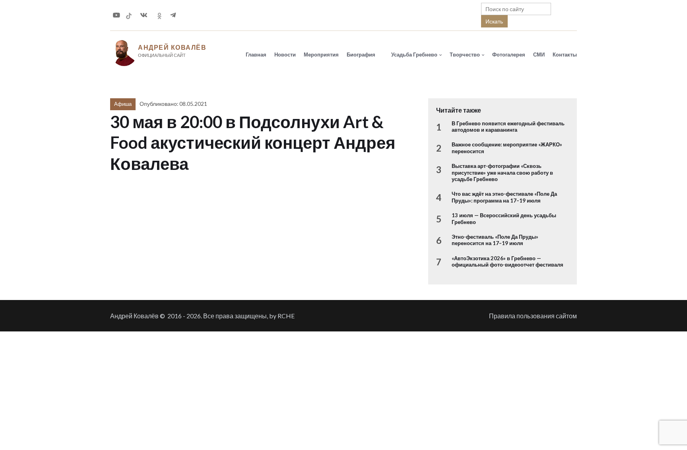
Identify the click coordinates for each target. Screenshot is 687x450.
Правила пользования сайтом (533, 315)
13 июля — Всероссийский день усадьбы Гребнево (504, 218)
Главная (256, 54)
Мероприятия (321, 54)
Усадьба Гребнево (414, 54)
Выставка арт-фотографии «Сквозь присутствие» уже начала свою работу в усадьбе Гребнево (502, 172)
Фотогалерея (508, 54)
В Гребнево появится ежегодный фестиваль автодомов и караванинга (508, 126)
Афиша (123, 104)
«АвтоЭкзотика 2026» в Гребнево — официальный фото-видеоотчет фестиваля (507, 261)
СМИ (539, 54)
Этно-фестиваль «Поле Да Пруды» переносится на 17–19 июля (495, 240)
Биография (361, 54)
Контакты (565, 54)
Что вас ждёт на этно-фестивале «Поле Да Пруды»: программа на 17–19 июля (504, 197)
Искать (494, 21)
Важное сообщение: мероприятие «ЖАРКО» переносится (507, 147)
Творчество (465, 54)
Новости (285, 54)
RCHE (286, 315)
